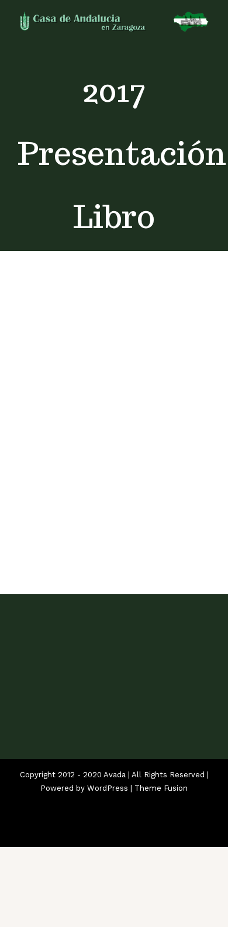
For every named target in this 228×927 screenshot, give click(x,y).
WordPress (107, 788)
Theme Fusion (161, 788)
